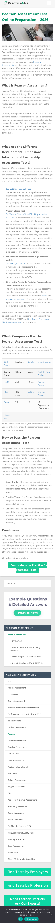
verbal (45, 295)
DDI (9, 793)
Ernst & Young (44, 362)
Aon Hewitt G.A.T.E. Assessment (22, 800)
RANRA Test (16, 641)
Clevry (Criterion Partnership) (21, 859)
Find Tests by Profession (27, 885)
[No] (51, 914)
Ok (20, 919)
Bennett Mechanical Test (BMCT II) (26, 663)
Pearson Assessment (17, 634)
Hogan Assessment (16, 786)
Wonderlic (12, 773)
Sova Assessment (15, 846)
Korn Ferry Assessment (18, 806)
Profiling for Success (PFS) (19, 826)
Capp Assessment (16, 760)
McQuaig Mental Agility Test (21, 833)
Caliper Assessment (17, 780)
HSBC (6, 382)
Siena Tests (13, 852)
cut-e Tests (13, 694)
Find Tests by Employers (27, 871)
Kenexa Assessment (17, 687)
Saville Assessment (16, 701)
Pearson (11, 734)
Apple (6, 402)
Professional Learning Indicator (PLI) (24, 714)
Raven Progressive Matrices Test (26, 656)
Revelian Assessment (17, 747)
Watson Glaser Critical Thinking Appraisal (25, 648)
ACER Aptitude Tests (17, 839)
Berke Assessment (16, 813)
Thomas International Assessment (23, 707)
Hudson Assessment (17, 727)
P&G (6, 392)
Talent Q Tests (14, 720)
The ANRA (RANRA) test (16, 263)
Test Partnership (15, 819)
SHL (9, 681)
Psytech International (18, 767)
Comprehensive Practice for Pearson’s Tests (29, 567)
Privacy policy (31, 919)
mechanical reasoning (16, 299)
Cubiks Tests (13, 753)
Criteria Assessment (17, 740)
